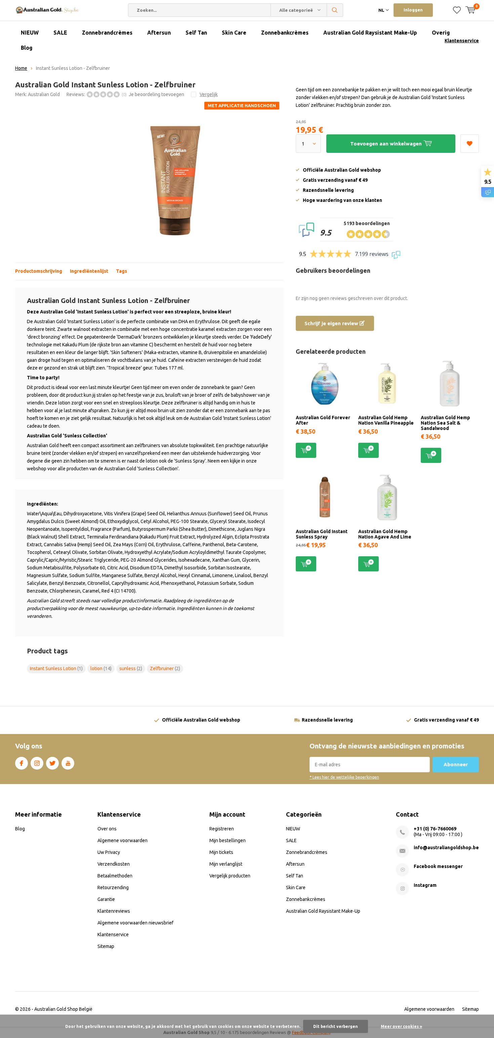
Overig (441, 33)
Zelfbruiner (165, 668)
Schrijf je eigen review (332, 323)
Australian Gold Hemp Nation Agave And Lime (384, 534)
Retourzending (113, 887)
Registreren (221, 828)
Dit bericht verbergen (335, 1026)
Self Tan (196, 33)
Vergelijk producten (229, 875)
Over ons (107, 828)
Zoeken (335, 10)
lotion (101, 668)
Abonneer (456, 764)
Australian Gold (44, 94)
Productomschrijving (38, 271)
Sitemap (105, 946)
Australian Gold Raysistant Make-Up (370, 33)
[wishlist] (457, 10)
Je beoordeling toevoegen (156, 94)
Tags (121, 271)
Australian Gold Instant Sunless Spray (321, 534)
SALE (60, 33)
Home (21, 68)
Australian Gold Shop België (63, 1009)
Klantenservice (462, 40)
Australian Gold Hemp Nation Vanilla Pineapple (386, 420)
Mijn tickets (221, 852)
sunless (130, 668)
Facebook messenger (438, 866)
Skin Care (234, 33)
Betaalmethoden (114, 875)
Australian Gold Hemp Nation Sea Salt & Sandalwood (445, 423)
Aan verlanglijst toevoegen (469, 143)
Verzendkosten (113, 864)
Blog (27, 48)
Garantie (106, 899)
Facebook (21, 763)
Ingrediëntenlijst (89, 271)
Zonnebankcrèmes (284, 33)
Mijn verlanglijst (225, 864)
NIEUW (30, 33)
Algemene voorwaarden (122, 840)
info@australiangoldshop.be (446, 847)
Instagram (37, 763)
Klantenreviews (113, 911)
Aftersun (159, 33)
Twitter (52, 763)
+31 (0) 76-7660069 (435, 828)
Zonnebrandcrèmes (107, 33)
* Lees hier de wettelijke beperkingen (344, 777)
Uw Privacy (108, 852)
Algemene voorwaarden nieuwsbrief (135, 922)
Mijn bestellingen (227, 840)
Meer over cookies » (401, 1026)
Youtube (67, 763)
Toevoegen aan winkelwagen (306, 450)
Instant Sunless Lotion (56, 668)
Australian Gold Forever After (323, 420)
